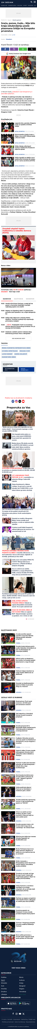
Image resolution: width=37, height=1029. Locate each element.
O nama (4, 1019)
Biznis (21, 977)
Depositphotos (30, 1022)
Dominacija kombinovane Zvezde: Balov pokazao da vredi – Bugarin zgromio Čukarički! (24, 777)
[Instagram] (16, 401)
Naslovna (4, 20)
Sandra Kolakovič (20, 354)
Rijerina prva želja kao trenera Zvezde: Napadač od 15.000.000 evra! (26, 838)
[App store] (12, 1003)
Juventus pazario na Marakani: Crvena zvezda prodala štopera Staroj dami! (25, 912)
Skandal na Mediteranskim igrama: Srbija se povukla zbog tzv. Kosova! (25, 684)
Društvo (4, 992)
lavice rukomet (7, 354)
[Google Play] (24, 1003)
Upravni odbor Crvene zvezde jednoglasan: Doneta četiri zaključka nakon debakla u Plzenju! (25, 753)
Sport (25, 5)
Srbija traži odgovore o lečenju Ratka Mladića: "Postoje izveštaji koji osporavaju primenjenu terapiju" (19, 319)
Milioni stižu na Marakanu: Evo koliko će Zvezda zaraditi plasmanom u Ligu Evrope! (25, 660)
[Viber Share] (14, 49)
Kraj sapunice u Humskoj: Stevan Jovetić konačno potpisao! (24, 715)
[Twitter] (19, 401)
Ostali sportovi (17, 20)
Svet (35, 5)
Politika (19, 5)
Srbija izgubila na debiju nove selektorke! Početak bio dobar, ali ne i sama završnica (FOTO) (25, 159)
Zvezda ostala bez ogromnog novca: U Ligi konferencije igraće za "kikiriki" (25, 801)
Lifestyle (4, 994)
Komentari (30, 299)
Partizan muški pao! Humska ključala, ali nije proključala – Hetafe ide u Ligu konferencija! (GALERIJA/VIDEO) (25, 765)
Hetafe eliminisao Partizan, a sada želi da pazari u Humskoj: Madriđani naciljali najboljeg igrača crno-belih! (19, 305)
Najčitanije (18, 299)
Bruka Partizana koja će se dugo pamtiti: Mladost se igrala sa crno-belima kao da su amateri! (25, 851)
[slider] (17, 282)
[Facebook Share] (5, 49)
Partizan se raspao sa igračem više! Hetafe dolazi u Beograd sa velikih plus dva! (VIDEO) (26, 899)
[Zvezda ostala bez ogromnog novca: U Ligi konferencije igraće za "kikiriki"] (8, 804)
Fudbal (18, 643)
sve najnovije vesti (18, 338)
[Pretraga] (31, 2)
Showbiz (30, 5)
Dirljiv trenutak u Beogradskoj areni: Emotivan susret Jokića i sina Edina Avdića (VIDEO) (25, 863)
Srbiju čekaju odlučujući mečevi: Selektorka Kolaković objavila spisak (25, 147)
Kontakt (9, 1019)
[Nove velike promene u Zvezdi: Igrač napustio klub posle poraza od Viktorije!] (8, 939)
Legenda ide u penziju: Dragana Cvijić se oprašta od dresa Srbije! (25, 124)
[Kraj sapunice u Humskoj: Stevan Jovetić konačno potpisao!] (8, 718)
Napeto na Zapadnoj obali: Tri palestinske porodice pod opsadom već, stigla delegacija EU (20, 312)
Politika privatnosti (8, 1022)
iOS (14, 290)
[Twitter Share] (32, 49)
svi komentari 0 (9, 369)
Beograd (22, 986)
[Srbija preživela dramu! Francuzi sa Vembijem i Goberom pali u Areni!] (8, 792)
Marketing (24, 1019)
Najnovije (4, 5)
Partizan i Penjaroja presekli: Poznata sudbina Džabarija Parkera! (25, 924)
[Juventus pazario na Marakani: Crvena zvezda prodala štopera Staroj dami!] (8, 915)
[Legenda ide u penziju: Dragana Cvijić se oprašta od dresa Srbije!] (7, 127)
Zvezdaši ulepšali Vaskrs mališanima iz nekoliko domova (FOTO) (16, 230)
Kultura (22, 980)
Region (21, 989)
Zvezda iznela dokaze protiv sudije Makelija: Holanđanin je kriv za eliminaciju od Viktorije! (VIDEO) (26, 649)
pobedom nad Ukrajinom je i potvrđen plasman (16, 93)
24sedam (4, 292)
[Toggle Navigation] (35, 2)
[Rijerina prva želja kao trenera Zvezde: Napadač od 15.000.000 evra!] (8, 841)
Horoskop (22, 992)
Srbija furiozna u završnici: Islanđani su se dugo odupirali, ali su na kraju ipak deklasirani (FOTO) (25, 888)
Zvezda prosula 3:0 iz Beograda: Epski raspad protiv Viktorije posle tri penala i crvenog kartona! (26, 728)
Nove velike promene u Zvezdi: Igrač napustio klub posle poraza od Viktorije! (25, 936)
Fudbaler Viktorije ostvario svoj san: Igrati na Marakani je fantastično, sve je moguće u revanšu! (26, 740)
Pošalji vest (31, 1019)
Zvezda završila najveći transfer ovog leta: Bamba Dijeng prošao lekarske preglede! (24, 636)
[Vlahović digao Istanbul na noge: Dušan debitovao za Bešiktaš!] (8, 675)
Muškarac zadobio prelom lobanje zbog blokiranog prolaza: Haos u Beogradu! (18, 332)
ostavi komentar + (25, 369)
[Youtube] (23, 401)
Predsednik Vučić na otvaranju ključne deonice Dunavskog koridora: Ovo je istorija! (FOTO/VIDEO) (20, 326)
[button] (17, 277)
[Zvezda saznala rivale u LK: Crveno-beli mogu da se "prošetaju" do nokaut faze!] (8, 829)
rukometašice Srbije (9, 357)
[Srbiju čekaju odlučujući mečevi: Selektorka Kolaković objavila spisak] (7, 150)
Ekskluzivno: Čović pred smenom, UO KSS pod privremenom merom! (24, 703)
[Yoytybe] (20, 1014)
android (20, 290)
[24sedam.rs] (7, 2)
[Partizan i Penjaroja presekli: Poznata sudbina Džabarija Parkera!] (8, 927)
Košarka (18, 692)
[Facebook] (13, 401)
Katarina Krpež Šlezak (10, 351)
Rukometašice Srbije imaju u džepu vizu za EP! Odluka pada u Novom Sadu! (25, 136)
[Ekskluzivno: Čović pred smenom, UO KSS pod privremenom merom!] (8, 706)
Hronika (4, 989)
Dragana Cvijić (25, 351)
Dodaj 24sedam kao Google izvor (20, 54)
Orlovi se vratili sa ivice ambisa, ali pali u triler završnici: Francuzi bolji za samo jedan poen (24, 814)
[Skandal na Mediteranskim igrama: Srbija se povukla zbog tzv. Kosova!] (8, 687)
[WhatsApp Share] (23, 49)
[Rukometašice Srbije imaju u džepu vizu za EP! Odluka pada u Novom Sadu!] (7, 139)
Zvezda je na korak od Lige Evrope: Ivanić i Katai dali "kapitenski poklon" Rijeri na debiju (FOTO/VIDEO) (25, 876)
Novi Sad (22, 994)
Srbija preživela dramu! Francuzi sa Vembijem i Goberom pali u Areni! (23, 789)
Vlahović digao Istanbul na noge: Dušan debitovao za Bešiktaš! (25, 672)
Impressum (16, 1019)
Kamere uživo (12, 5)
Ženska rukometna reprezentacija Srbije (16, 348)
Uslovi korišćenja (20, 1022)
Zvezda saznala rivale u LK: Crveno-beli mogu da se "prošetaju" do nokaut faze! (25, 826)
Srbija (21, 983)
